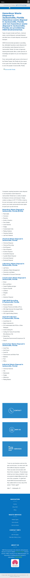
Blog (15, 509)
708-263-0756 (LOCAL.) (15, 537)
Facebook (15, 540)
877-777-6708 (21, 5)
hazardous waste (19, 551)
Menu (2, 2)
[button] (25, 460)
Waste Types (15, 519)
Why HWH (15, 507)
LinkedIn (18, 540)
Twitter (12, 540)
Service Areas (15, 525)
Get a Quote (15, 522)
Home (15, 504)
